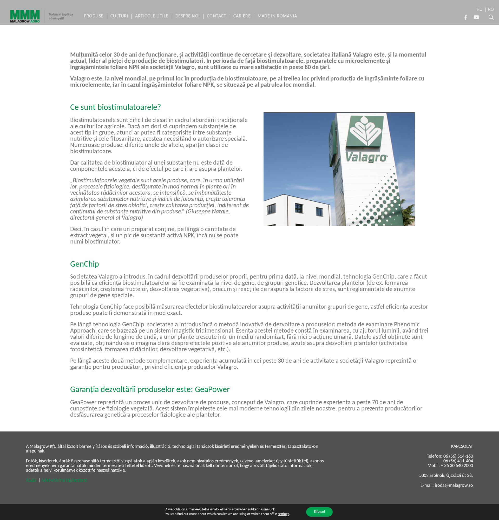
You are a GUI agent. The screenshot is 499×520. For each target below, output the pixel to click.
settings (283, 514)
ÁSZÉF (31, 480)
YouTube (477, 17)
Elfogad (319, 512)
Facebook (465, 17)
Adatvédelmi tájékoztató (64, 480)
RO (491, 9)
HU (480, 9)
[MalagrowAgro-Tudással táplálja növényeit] (41, 16)
